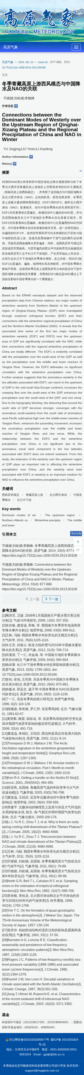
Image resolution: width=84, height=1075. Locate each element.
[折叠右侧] (78, 550)
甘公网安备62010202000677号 (29, 1039)
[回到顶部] (78, 542)
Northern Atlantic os (15, 520)
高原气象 (10, 47)
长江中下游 (24, 500)
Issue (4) (43, 62)
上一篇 (34, 599)
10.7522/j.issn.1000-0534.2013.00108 (23, 67)
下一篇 (53, 599)
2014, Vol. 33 (25, 62)
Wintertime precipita (48, 520)
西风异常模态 (10, 494)
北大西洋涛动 (58, 494)
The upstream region (61, 515)
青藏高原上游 (34, 494)
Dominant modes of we (19, 515)
